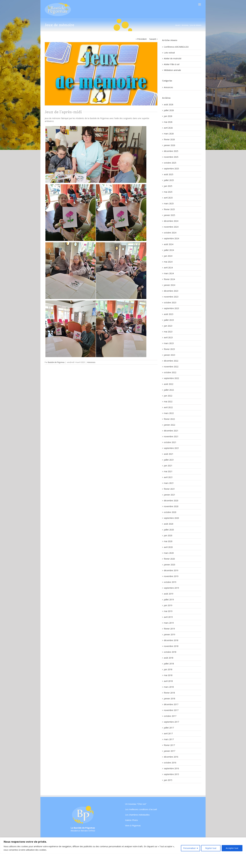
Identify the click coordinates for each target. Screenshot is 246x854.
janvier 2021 (169, 494)
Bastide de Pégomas (56, 362)
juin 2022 (168, 395)
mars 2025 (169, 203)
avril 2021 (168, 477)
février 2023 (169, 349)
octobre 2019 (170, 582)
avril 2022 (168, 407)
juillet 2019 (169, 599)
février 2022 (169, 419)
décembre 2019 (171, 570)
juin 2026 (168, 116)
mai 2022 (168, 401)
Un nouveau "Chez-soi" (135, 804)
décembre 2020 (171, 500)
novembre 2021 (171, 436)
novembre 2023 (171, 296)
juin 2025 (168, 186)
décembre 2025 (171, 151)
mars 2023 (169, 343)
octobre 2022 (170, 372)
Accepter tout (232, 848)
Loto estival (169, 52)
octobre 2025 (170, 162)
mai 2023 (168, 331)
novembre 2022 (171, 366)
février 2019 (169, 628)
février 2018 (169, 692)
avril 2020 (168, 547)
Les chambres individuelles (137, 814)
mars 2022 (169, 413)
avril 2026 (168, 127)
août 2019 (168, 593)
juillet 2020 (169, 529)
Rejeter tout (210, 848)
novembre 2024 (171, 226)
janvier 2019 (169, 634)
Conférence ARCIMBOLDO (176, 46)
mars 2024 (169, 273)
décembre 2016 (171, 756)
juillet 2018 (169, 663)
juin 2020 (168, 535)
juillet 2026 (169, 110)
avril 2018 (168, 681)
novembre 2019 (171, 576)
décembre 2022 (171, 360)
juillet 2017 (169, 727)
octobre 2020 (170, 512)
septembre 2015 (171, 774)
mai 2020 (168, 541)
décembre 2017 (171, 704)
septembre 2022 (171, 378)
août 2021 (168, 454)
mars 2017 (169, 739)
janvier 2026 (169, 145)
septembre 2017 (171, 721)
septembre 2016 (171, 768)
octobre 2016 (170, 762)
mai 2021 (168, 471)
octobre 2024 (170, 232)
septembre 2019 (171, 588)
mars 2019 (169, 622)
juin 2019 (168, 605)
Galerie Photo (131, 820)
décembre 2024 (171, 221)
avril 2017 (168, 733)
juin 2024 (168, 256)
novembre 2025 (171, 157)
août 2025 (168, 174)
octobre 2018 (170, 652)
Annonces (185, 25)
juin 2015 (168, 780)
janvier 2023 (169, 355)
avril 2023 (168, 337)
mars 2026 (169, 133)
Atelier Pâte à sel (171, 64)
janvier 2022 (169, 424)
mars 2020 (169, 553)
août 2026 (168, 104)
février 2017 (169, 745)
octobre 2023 (170, 302)
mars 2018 (169, 687)
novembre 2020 (171, 506)
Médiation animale (172, 70)
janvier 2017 (169, 751)
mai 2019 (168, 611)
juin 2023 (168, 325)
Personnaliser (189, 848)
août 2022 (168, 384)
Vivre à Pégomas (133, 825)
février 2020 (169, 558)
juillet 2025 (169, 180)
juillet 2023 (169, 320)
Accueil (177, 25)
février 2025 (169, 209)
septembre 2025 (171, 168)
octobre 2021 (170, 442)
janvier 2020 (169, 564)
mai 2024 (168, 261)
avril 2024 (168, 267)
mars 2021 (169, 483)
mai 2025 (168, 191)
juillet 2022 (169, 390)
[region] (123, 845)
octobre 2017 (170, 716)
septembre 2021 (171, 448)
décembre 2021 (171, 430)
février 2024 (169, 279)
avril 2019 (168, 617)
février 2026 (169, 139)
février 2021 (169, 489)
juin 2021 (168, 465)
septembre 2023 (171, 308)
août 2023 (168, 314)
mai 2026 (168, 122)
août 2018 (168, 657)
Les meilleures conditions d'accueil (141, 809)
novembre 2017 (171, 710)
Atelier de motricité (172, 58)
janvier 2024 (169, 285)
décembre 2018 (171, 640)
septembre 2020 (171, 518)
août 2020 (168, 523)
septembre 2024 (171, 238)
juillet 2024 (169, 250)
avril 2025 (168, 197)
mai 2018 (168, 675)
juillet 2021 (169, 459)
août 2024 (168, 244)
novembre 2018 (171, 646)
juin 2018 (168, 669)
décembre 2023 (171, 290)
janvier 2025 (169, 215)
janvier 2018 (169, 698)
